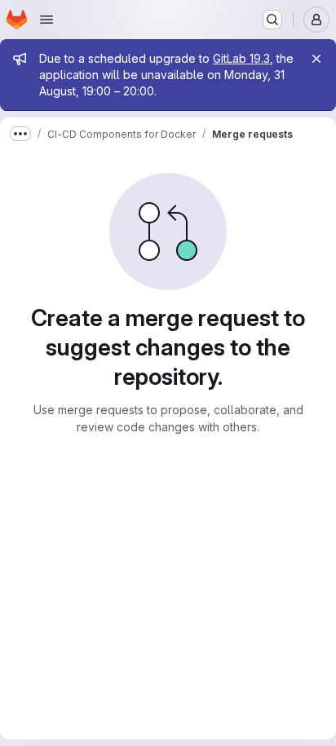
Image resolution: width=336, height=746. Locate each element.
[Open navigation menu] (46, 20)
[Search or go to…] (272, 19)
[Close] (316, 58)
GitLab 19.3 (241, 58)
